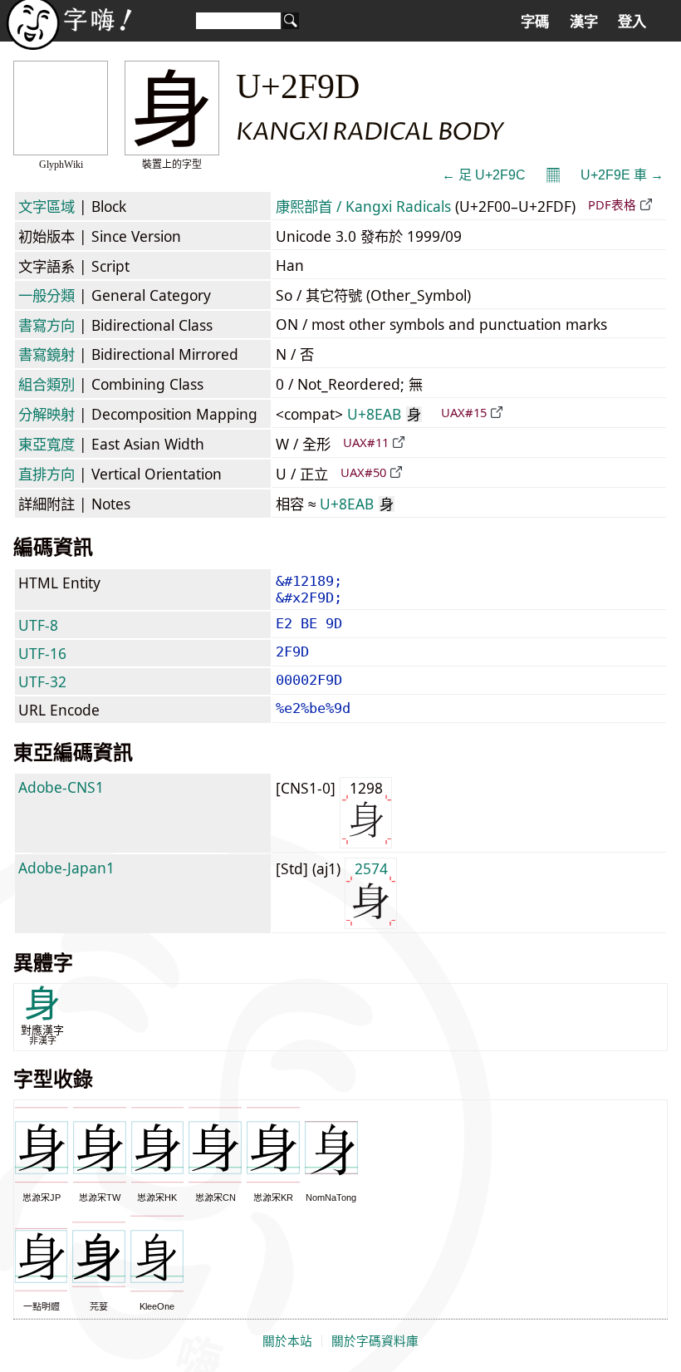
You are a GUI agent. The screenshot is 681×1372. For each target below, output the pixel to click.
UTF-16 (42, 653)
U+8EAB (384, 414)
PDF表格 (612, 204)
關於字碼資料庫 (375, 1341)
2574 (371, 868)
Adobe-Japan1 (66, 868)
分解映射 (46, 414)
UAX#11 (366, 442)
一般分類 (46, 295)
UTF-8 (38, 625)
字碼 (535, 21)
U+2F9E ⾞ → (622, 175)
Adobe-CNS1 (61, 787)
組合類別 (46, 384)
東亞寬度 (46, 444)
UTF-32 (42, 681)
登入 (632, 21)
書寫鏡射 (46, 354)
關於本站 (287, 1341)
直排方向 (46, 474)
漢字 (584, 21)
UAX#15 (464, 412)
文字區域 (46, 206)
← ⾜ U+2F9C (484, 175)
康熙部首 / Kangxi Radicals (363, 206)
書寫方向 (46, 325)
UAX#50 (363, 472)
